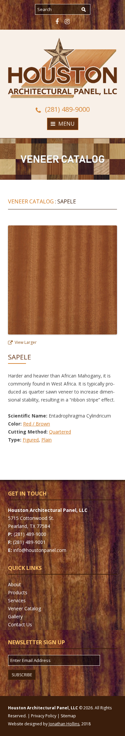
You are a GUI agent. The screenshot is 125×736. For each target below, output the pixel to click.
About (14, 584)
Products (17, 592)
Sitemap (68, 716)
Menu (66, 123)
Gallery (15, 616)
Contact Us (20, 624)
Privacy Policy (43, 716)
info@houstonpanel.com (39, 550)
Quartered (60, 432)
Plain (46, 440)
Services (17, 600)
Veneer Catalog (31, 201)
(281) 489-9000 (67, 109)
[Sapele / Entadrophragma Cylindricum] (62, 332)
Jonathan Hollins (64, 724)
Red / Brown (36, 424)
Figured (31, 440)
